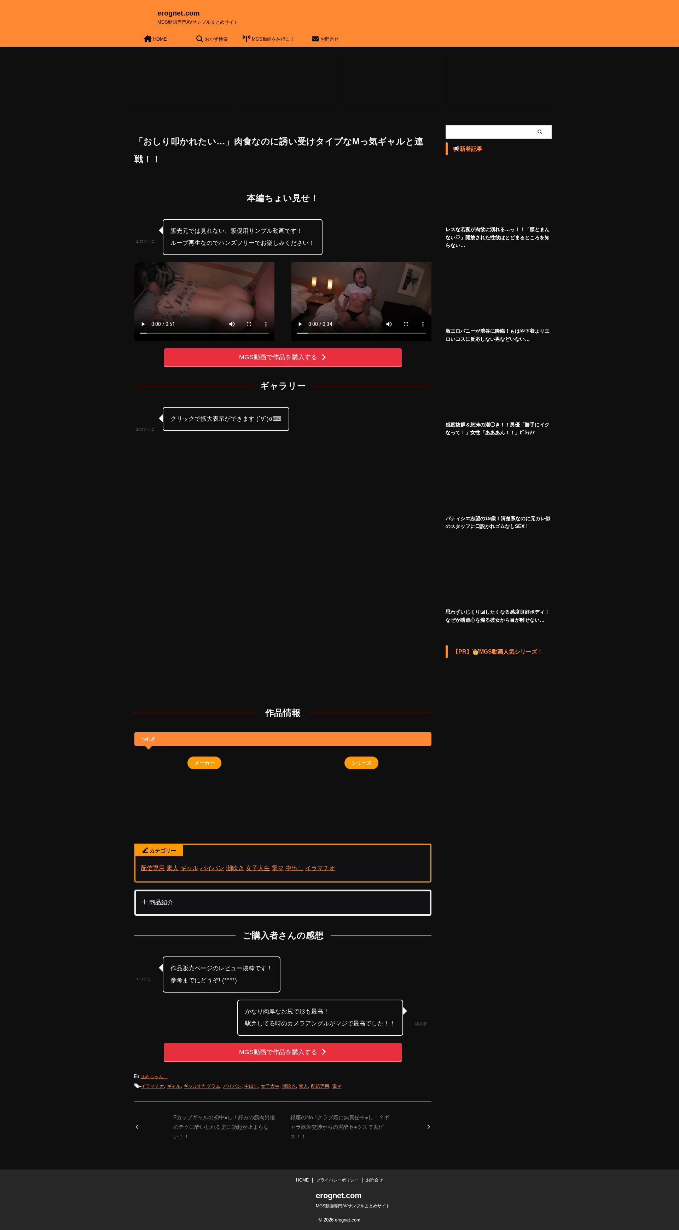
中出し (294, 868)
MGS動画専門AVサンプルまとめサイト (353, 1205)
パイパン (212, 868)
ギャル (189, 868)
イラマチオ (320, 868)
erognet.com (178, 13)
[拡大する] (272, 448)
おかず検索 (215, 39)
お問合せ (329, 39)
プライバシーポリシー (337, 1180)
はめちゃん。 (154, 1076)
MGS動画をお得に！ (272, 39)
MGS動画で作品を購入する (278, 357)
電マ (278, 868)
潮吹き (235, 868)
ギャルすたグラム (202, 1086)
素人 (173, 868)
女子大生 (258, 868)
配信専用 (153, 868)
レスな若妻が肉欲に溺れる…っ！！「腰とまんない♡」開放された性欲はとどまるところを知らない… (498, 237)
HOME (159, 39)
